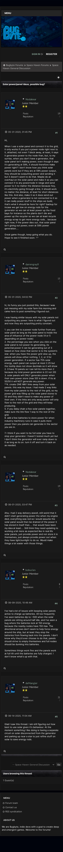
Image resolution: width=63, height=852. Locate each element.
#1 (56, 132)
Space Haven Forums (38, 65)
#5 (56, 716)
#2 (56, 297)
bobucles (31, 570)
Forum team (11, 803)
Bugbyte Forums (14, 65)
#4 (56, 603)
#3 (56, 505)
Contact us (11, 807)
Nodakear (31, 99)
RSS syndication (13, 811)
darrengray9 (32, 264)
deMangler (31, 683)
